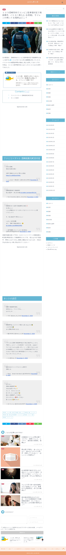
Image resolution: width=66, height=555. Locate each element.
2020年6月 (51, 166)
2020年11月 (51, 145)
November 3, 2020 (32, 197)
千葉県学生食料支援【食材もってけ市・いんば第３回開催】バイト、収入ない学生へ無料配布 (56, 61)
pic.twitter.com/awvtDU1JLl (28, 192)
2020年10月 (51, 149)
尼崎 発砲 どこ (19, 412)
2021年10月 (51, 129)
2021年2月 (51, 133)
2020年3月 (51, 178)
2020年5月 (51, 170)
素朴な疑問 (51, 105)
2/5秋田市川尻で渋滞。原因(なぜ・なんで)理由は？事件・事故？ (55, 51)
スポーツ (50, 84)
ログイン (50, 243)
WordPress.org (52, 249)
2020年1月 (51, 186)
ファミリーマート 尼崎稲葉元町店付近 (22, 95)
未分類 (50, 101)
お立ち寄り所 (33, 2)
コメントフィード (52, 247)
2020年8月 (51, 157)
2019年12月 (51, 190)
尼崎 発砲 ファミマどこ (31, 412)
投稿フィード (51, 245)
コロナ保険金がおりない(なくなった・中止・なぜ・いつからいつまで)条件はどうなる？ (56, 23)
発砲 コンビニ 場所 (29, 414)
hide (27, 92)
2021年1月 (51, 137)
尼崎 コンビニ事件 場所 (9, 412)
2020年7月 (51, 162)
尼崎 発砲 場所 (7, 414)
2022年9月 (51, 125)
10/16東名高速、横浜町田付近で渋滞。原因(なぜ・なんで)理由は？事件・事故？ (56, 43)
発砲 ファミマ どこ (8, 417)
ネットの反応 (15, 98)
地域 (4, 9)
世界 (49, 88)
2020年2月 (51, 182)
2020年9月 (51, 153)
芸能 (49, 113)
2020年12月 (51, 141)
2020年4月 (51, 174)
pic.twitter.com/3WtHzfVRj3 (14, 225)
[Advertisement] (22, 119)
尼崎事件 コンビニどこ (17, 414)
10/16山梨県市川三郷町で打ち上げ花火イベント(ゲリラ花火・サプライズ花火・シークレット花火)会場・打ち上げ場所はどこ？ (56, 33)
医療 (49, 93)
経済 (49, 109)
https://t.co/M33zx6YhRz (13, 175)
